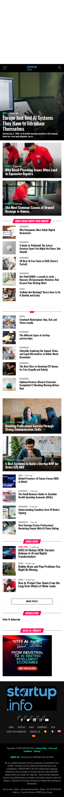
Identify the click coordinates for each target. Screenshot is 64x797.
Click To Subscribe (11, 619)
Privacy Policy (41, 748)
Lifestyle (21, 727)
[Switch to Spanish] (33, 736)
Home (11, 727)
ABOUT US (15, 757)
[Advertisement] (32, 32)
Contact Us (35, 731)
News (31, 727)
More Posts (32, 601)
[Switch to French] (52, 731)
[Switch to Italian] (45, 731)
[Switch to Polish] (59, 731)
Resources (42, 727)
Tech (53, 727)
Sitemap (37, 751)
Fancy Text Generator (16, 731)
